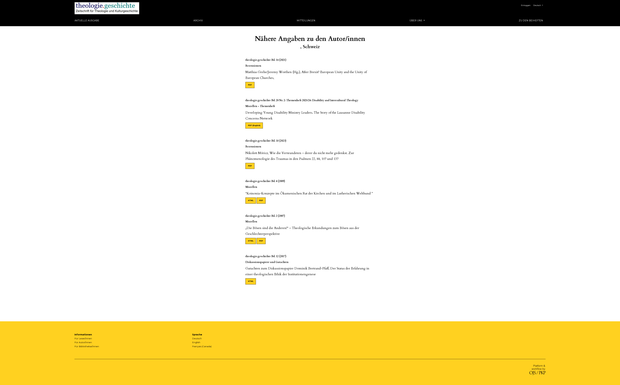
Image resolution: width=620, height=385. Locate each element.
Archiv (198, 20)
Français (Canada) (202, 346)
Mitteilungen (306, 20)
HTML (250, 200)
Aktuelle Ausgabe (87, 20)
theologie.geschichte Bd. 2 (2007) (265, 216)
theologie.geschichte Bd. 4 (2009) (265, 181)
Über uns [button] (416, 20)
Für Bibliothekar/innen (86, 346)
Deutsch (197, 338)
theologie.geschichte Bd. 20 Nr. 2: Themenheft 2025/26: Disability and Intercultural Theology (301, 100)
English (196, 342)
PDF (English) (254, 125)
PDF (250, 85)
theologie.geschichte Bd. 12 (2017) (265, 256)
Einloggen (526, 5)
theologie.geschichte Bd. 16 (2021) (265, 60)
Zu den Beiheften (531, 20)
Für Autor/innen (83, 342)
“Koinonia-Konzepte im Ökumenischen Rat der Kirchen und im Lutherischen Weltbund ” (309, 193)
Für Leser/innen (83, 338)
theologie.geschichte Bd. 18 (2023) (265, 141)
